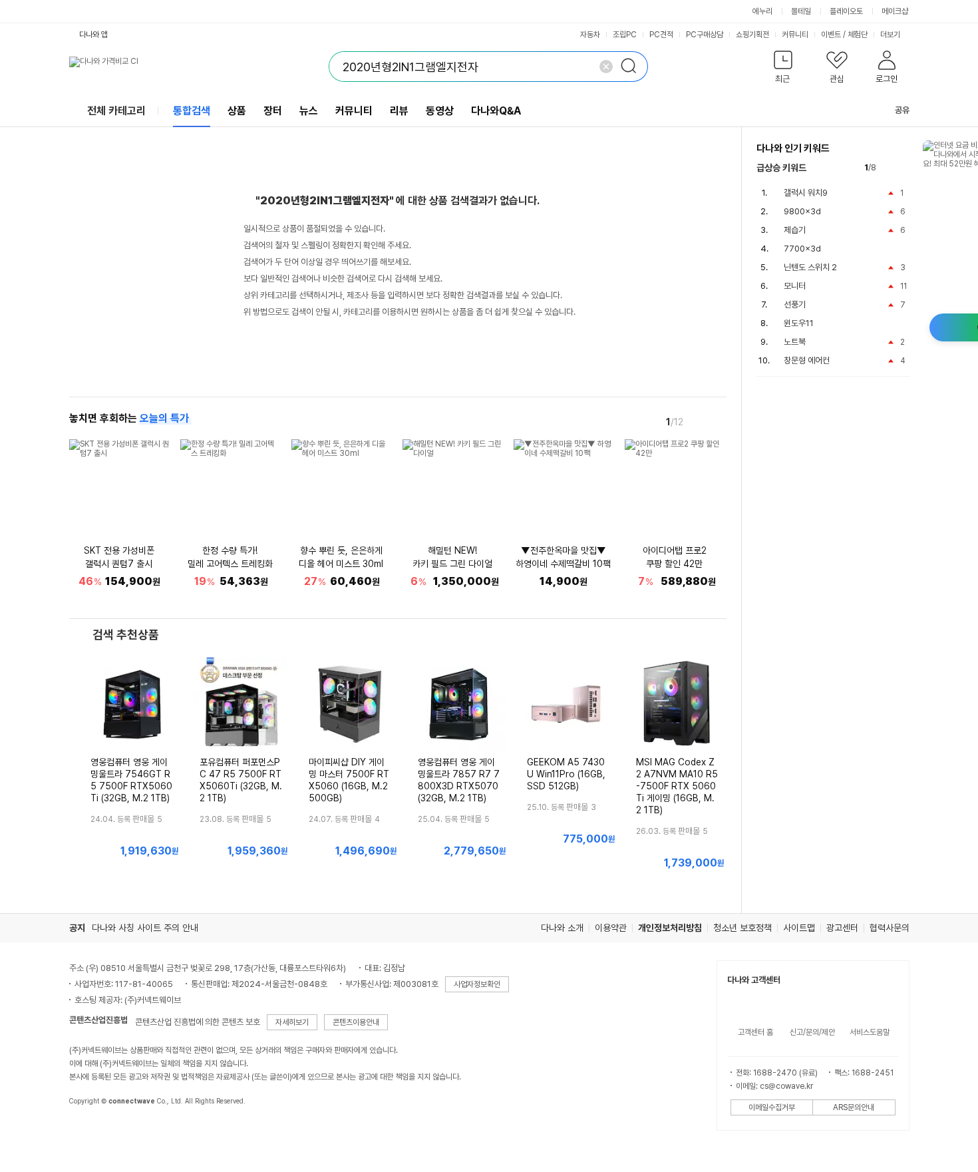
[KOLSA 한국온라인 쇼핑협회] (93, 1131)
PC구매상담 (704, 34)
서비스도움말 (870, 1032)
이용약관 (611, 927)
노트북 (795, 342)
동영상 (440, 110)
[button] (783, 69)
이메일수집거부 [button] (771, 1107)
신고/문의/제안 (812, 1032)
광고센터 (842, 927)
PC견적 (661, 34)
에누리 (762, 11)
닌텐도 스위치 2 (810, 267)
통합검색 (191, 110)
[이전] (698, 421)
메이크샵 (895, 11)
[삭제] (606, 66)
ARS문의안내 (853, 1107)
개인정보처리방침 (670, 927)
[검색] (632, 66)
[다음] (717, 421)
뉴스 (308, 110)
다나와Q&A (496, 110)
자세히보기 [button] (292, 1022)
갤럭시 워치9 (806, 193)
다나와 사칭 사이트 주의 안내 (145, 927)
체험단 (858, 34)
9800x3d (802, 211)
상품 (237, 110)
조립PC (625, 34)
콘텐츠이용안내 (356, 1022)
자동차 (590, 34)
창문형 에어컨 (807, 360)
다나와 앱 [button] (93, 34)
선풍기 (795, 304)
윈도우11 (799, 323)
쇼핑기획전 (752, 34)
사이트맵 (799, 927)
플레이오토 (846, 11)
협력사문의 (889, 927)
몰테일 (801, 11)
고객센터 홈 (755, 1032)
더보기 (891, 34)
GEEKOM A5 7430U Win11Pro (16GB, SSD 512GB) (566, 774)
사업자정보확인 (477, 984)
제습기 (795, 230)
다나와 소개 (562, 927)
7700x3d (802, 249)
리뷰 (399, 110)
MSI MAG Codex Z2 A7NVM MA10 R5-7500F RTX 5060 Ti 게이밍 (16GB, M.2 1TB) (677, 786)
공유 (902, 110)
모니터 (795, 286)
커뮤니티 (795, 34)
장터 (272, 110)
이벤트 (831, 34)
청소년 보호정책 (742, 927)
